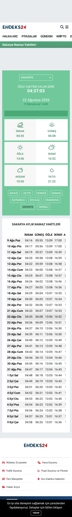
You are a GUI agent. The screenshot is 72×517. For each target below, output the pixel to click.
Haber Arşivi (13, 487)
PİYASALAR (29, 36)
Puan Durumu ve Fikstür (54, 470)
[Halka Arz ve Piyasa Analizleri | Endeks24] (14, 27)
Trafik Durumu (14, 470)
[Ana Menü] (66, 27)
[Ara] (62, 27)
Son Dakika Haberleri (53, 478)
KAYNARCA (18, 200)
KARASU (56, 193)
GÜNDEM (46, 36)
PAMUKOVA (52, 200)
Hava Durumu (49, 462)
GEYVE (27, 193)
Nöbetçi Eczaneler (16, 462)
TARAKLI (43, 206)
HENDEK (41, 193)
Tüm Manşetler (14, 478)
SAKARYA (27, 206)
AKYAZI (14, 193)
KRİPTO (61, 36)
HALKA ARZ (10, 36)
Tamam (36, 513)
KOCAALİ (35, 200)
